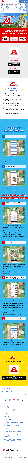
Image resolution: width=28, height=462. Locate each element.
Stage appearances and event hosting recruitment (15, 435)
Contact (6, 428)
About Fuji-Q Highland (10, 410)
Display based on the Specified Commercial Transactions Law (13, 439)
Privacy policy (8, 419)
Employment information (11, 425)
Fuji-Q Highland (6, 389)
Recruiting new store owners (12, 432)
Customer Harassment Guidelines (13, 422)
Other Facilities (8, 416)
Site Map (6, 407)
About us (6, 413)
